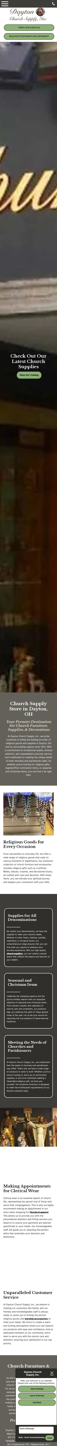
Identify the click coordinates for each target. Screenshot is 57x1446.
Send (49, 1438)
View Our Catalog (29, 28)
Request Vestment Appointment (29, 36)
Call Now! (37, 1402)
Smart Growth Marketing (34, 1437)
